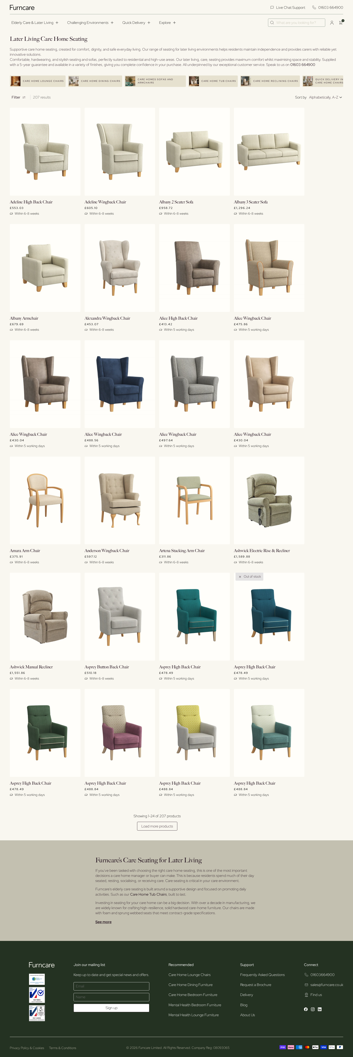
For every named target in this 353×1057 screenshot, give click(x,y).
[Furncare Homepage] (23, 7)
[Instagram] (313, 1009)
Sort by (301, 97)
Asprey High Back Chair (180, 667)
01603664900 (323, 974)
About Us (247, 1015)
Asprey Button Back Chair (107, 667)
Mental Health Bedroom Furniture (195, 1005)
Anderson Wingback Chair (107, 550)
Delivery (246, 994)
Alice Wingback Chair (252, 318)
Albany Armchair (24, 318)
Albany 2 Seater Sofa (176, 202)
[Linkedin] (320, 1009)
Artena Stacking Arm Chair (182, 550)
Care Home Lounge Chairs (190, 974)
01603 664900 (330, 7)
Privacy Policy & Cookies (27, 1048)
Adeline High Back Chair (31, 202)
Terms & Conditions (62, 1048)
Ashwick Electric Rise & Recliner (262, 550)
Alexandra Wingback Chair (107, 318)
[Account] (331, 22)
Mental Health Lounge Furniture (194, 1015)
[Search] (272, 22)
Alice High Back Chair (178, 318)
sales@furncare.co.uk (327, 984)
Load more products (157, 826)
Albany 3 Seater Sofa (251, 202)
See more (103, 922)
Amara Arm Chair (25, 550)
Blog (243, 1005)
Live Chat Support (290, 7)
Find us (316, 994)
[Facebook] (306, 1009)
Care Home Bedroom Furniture (193, 994)
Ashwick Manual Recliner (31, 667)
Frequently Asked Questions (262, 974)
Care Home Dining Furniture (191, 984)
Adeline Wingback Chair (105, 202)
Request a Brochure (255, 984)
